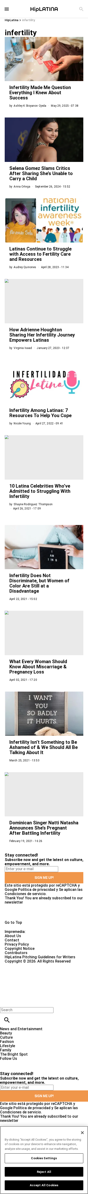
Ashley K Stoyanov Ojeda (30, 105)
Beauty (6, 1033)
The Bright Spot (14, 1054)
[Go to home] (44, 912)
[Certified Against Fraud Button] (21, 965)
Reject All (44, 1172)
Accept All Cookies (44, 1185)
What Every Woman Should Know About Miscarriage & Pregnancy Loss (38, 667)
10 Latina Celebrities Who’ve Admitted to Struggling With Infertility (39, 491)
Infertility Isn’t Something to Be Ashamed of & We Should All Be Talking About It (43, 747)
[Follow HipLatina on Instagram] (28, 1063)
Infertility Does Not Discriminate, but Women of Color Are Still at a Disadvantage (39, 583)
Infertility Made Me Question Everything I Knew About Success (40, 93)
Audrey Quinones (25, 267)
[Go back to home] (36, 980)
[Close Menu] (5, 1002)
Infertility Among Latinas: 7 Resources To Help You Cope (40, 412)
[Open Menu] (6, 9)
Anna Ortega (22, 186)
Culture (6, 1037)
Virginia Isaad (23, 348)
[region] (44, 1160)
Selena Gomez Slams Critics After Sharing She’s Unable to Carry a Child (41, 173)
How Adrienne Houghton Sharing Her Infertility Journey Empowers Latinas (42, 335)
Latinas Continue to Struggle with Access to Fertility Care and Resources (40, 254)
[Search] (81, 9)
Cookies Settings (44, 1158)
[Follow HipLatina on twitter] (17, 1063)
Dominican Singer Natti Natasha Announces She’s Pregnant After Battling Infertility (43, 828)
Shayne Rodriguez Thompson (33, 504)
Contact (12, 940)
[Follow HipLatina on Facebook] (5, 1063)
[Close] (82, 1132)
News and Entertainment (21, 1029)
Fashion (7, 1041)
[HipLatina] (44, 9)
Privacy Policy (17, 944)
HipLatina (11, 20)
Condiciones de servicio (25, 894)
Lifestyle (7, 1046)
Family (5, 1050)
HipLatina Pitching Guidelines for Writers (40, 957)
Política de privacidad (36, 889)
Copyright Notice (19, 948)
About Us (13, 936)
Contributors (16, 953)
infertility (28, 20)
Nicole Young (22, 423)
